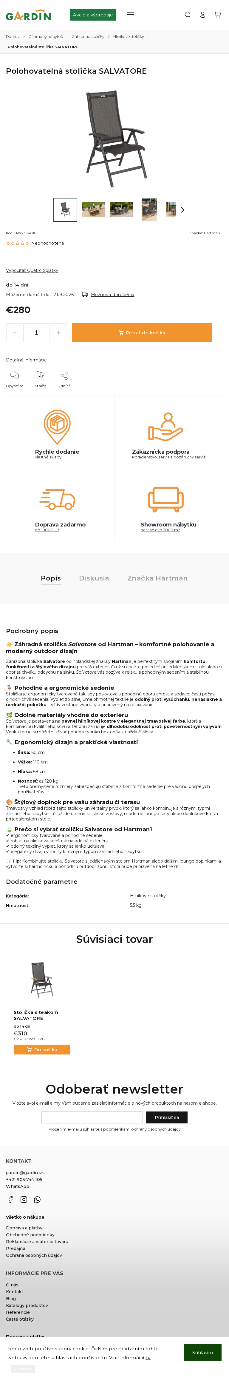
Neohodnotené (47, 243)
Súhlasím (202, 1352)
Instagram (23, 1199)
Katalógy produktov (27, 1305)
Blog (11, 1298)
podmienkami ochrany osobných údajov (142, 1129)
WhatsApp (17, 1186)
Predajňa (15, 1248)
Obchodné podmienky (30, 1234)
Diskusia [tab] (94, 578)
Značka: (204, 233)
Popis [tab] (51, 578)
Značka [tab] (157, 578)
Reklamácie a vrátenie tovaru (37, 1241)
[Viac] (130, 14)
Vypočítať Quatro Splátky (32, 270)
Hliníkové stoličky (148, 895)
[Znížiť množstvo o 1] (15, 332)
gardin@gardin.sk (25, 1172)
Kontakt (14, 1291)
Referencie (18, 1312)
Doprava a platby (24, 1228)
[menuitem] (96, 15)
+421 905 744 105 (24, 1179)
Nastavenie (23, 1369)
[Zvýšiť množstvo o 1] (58, 332)
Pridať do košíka (145, 332)
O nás (12, 1285)
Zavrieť (203, 394)
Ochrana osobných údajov (34, 1255)
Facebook (10, 1199)
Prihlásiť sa (167, 1117)
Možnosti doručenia (112, 294)
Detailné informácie (26, 360)
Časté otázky (20, 1319)
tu (148, 1357)
